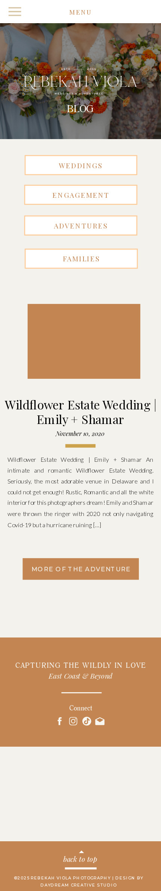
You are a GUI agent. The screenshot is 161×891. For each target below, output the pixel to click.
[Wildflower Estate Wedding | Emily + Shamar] (77, 348)
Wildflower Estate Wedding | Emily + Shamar (80, 411)
